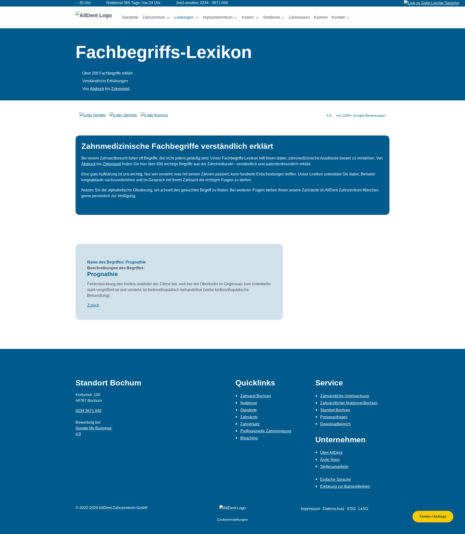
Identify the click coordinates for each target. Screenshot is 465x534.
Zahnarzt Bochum (255, 396)
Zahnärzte (249, 417)
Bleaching (249, 438)
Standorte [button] (130, 17)
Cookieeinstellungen (232, 519)
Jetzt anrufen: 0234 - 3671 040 (191, 3)
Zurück (93, 305)
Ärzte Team (330, 460)
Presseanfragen (334, 417)
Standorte (248, 410)
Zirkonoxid (120, 89)
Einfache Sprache (335, 479)
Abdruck (97, 89)
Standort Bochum (335, 410)
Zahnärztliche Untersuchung (344, 396)
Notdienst (271, 17)
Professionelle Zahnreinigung (265, 431)
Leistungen (184, 17)
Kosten (248, 17)
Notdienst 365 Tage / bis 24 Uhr (122, 3)
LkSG (363, 509)
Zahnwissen (299, 17)
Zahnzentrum (153, 17)
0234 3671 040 (88, 411)
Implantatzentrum (217, 17)
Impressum (310, 509)
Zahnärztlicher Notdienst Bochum (349, 403)
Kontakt (338, 17)
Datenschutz (333, 509)
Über (331, 453)
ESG (351, 509)
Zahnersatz (250, 424)
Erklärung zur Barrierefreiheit (345, 486)
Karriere (321, 17)
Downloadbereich (335, 424)
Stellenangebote (334, 467)
